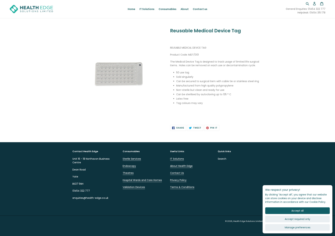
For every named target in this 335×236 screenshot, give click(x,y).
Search (222, 159)
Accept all (297, 210)
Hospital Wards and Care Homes (142, 180)
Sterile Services (132, 159)
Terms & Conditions (182, 187)
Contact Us (177, 173)
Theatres (128, 173)
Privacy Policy (178, 180)
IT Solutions (177, 159)
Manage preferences (297, 227)
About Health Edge (181, 166)
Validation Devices (134, 187)
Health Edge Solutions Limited (248, 221)
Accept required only (297, 219)
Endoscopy (129, 166)
